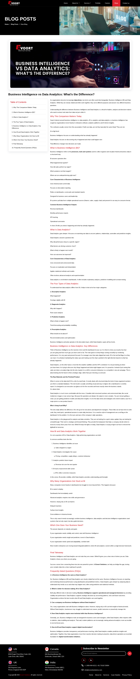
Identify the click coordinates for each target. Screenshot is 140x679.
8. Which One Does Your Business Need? (25, 140)
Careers (107, 3)
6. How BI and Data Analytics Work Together (26, 132)
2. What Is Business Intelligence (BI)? (23, 112)
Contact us (126, 3)
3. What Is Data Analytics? (20, 117)
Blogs (116, 3)
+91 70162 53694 (103, 665)
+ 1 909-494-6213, (90, 665)
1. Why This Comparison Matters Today (24, 107)
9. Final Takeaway (17, 144)
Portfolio (97, 3)
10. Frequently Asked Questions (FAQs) (24, 147)
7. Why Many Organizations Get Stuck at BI (25, 136)
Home (66, 3)
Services (87, 3)
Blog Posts (14, 24)
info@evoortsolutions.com (93, 670)
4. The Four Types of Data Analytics (23, 122)
